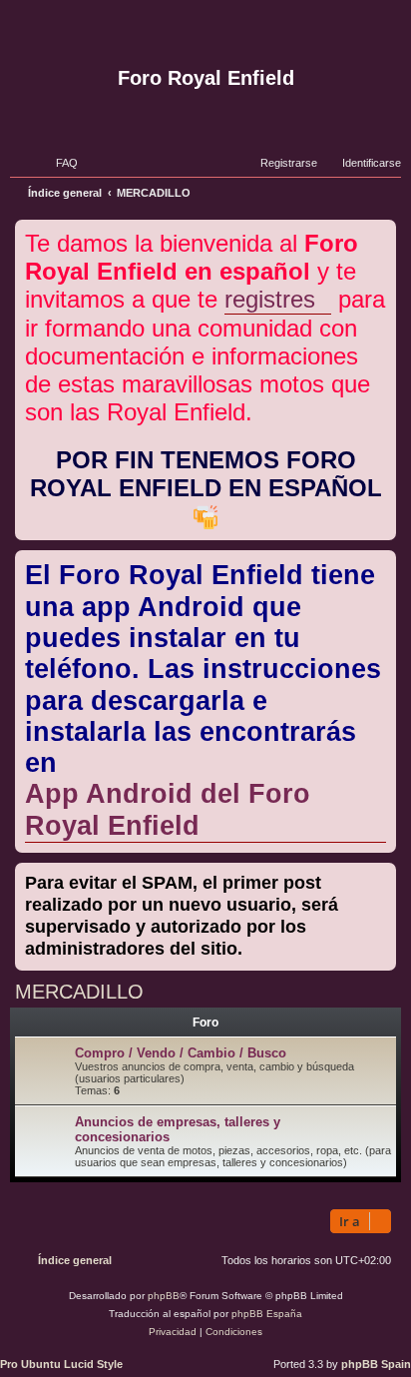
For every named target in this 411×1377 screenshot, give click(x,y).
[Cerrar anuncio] (383, 231)
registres (269, 299)
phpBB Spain (376, 1364)
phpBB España (266, 1313)
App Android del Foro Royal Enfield (167, 809)
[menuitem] (58, 163)
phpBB (164, 1295)
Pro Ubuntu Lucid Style (61, 1364)
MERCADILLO (79, 992)
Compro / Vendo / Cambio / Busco (180, 1052)
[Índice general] (205, 33)
